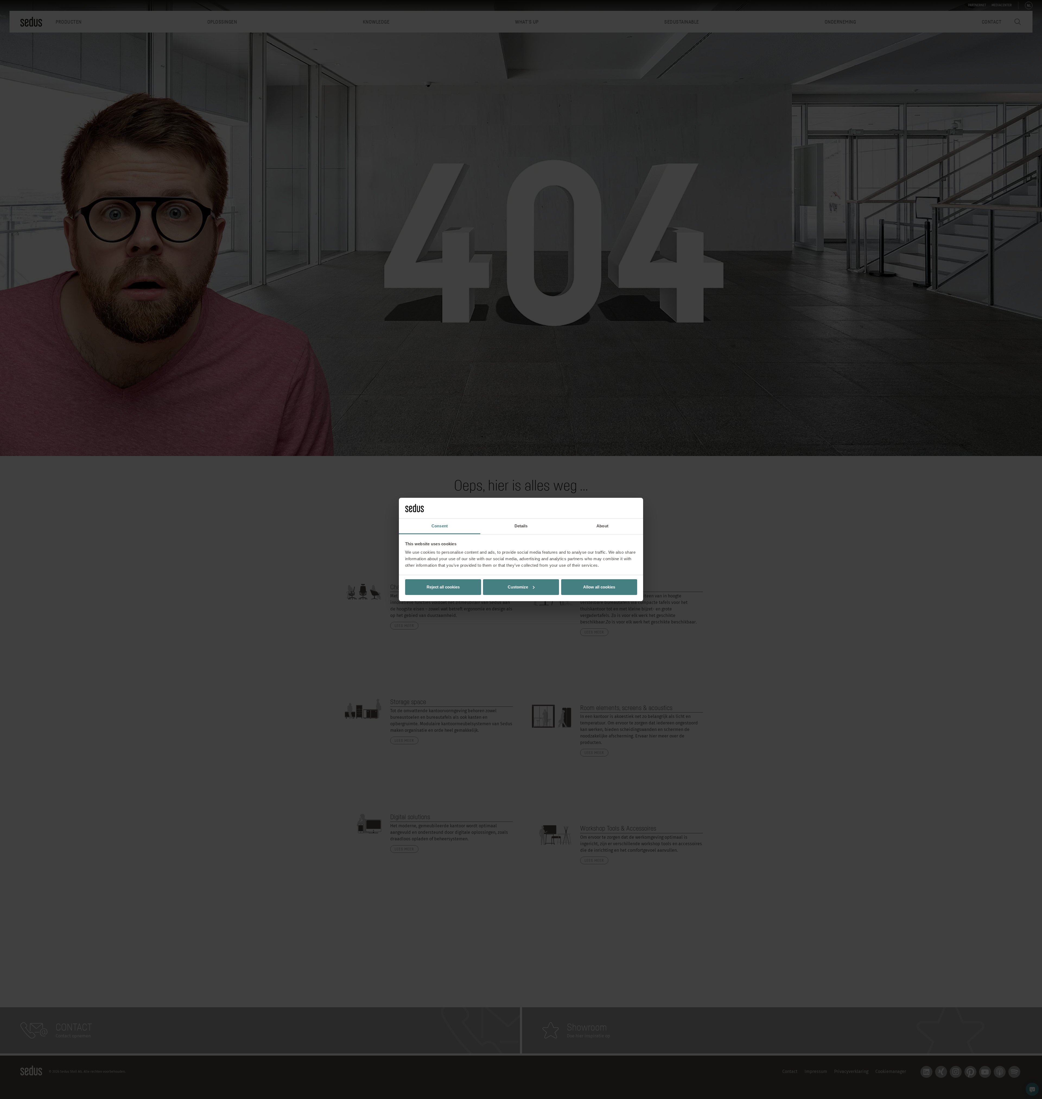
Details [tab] (521, 526)
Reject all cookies (443, 587)
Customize (518, 587)
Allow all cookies (599, 587)
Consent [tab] (439, 526)
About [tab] (602, 526)
